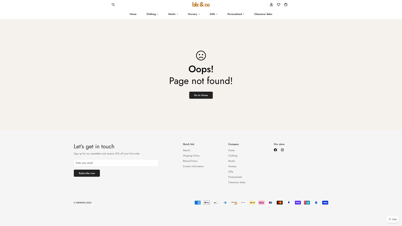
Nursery (192, 14)
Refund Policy (190, 161)
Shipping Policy (191, 155)
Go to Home (201, 95)
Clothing (151, 14)
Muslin (172, 14)
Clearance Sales (263, 14)
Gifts (212, 14)
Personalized (235, 14)
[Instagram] (282, 149)
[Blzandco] (201, 4)
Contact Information (193, 166)
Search (186, 150)
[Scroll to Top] (395, 209)
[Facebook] (275, 149)
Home (133, 14)
